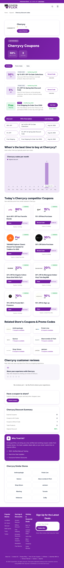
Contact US (15, 556)
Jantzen (45, 485)
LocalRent (7, 520)
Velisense (19, 497)
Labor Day (28, 536)
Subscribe (41, 528)
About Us (7, 556)
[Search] (52, 6)
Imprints (41, 558)
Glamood (6, 526)
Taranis (45, 491)
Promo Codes (18, 66)
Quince (19, 479)
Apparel (11, 12)
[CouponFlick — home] (10, 6)
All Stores (44, 556)
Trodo (6, 531)
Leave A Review (23, 31)
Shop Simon (19, 485)
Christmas (28, 543)
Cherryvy (21, 24)
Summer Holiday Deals (28, 531)
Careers (35, 558)
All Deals (8, 66)
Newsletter (18, 543)
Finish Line (45, 472)
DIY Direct (7, 523)
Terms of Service (26, 558)
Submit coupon (12, 400)
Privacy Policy (23, 556)
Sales (28, 66)
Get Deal (52, 105)
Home (6, 12)
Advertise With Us (54, 556)
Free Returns (18, 546)
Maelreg (19, 491)
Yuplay (6, 534)
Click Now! (41, 1)
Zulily (45, 497)
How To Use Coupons (34, 556)
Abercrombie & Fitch (45, 479)
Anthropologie (19, 472)
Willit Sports (7, 528)
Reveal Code (51, 74)
